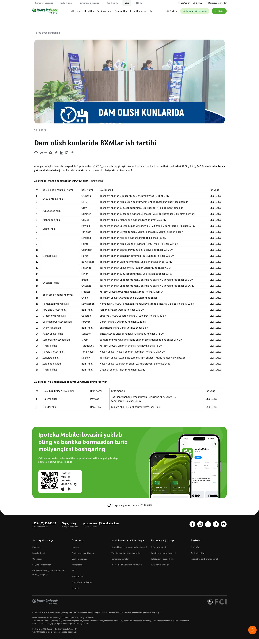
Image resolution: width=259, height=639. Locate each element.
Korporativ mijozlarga (89, 2)
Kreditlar (89, 11)
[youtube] (224, 524)
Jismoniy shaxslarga (44, 2)
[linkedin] (208, 524)
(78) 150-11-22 (48, 523)
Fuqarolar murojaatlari (82, 582)
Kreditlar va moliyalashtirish (163, 553)
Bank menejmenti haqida (83, 553)
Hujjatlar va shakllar (160, 564)
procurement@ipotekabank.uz (101, 523)
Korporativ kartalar (120, 558)
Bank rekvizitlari (198, 553)
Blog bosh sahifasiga (48, 33)
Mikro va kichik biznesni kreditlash (127, 564)
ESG (140, 2)
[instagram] (200, 524)
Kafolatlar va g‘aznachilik (162, 558)
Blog (127, 2)
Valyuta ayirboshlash (41, 564)
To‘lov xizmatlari (158, 547)
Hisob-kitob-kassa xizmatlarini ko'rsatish (129, 547)
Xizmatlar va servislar (141, 11)
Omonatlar (121, 11)
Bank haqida (112, 2)
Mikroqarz (76, 11)
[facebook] (192, 524)
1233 (35, 523)
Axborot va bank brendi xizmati (204, 558)
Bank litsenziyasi (79, 558)
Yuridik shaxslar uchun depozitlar (126, 553)
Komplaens (77, 564)
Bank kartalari (104, 11)
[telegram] (216, 524)
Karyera (75, 547)
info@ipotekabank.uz (66, 631)
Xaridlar (75, 588)
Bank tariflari (77, 576)
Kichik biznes (66, 2)
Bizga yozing (68, 523)
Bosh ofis (195, 547)
